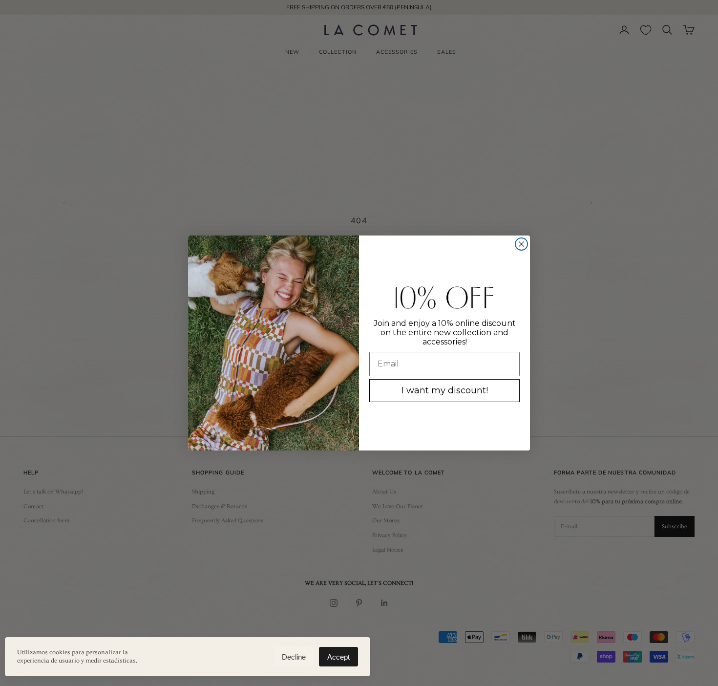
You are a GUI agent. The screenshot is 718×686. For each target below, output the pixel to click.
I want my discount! (444, 390)
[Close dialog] (521, 244)
